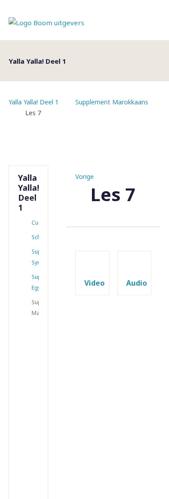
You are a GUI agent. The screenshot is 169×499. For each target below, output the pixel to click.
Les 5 (29, 435)
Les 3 (29, 384)
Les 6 (29, 460)
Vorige (84, 176)
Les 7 (29, 486)
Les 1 (29, 334)
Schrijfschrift (35, 237)
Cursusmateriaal (35, 222)
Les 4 (29, 410)
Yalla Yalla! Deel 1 (34, 102)
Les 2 (29, 359)
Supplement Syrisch (35, 257)
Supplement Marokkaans (111, 102)
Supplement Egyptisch (35, 282)
